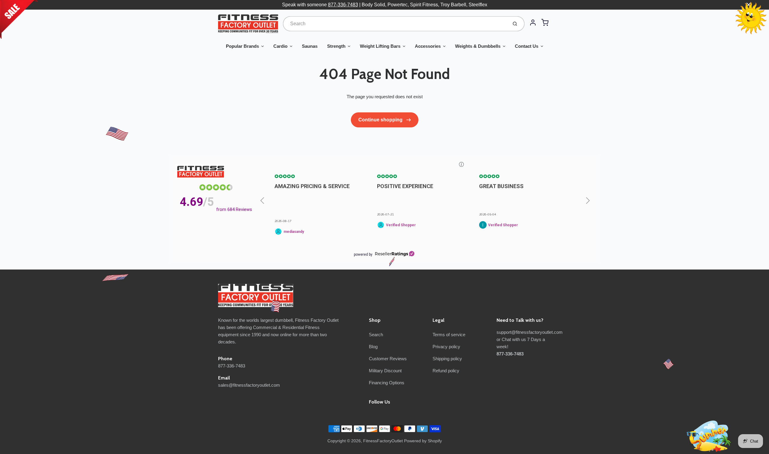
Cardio (280, 46)
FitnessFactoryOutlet (383, 440)
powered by (363, 254)
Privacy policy (446, 346)
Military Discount (385, 370)
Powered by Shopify (423, 440)
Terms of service (449, 334)
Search (376, 334)
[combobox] (395, 23)
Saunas (310, 46)
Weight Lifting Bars (380, 46)
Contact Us (526, 46)
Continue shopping (381, 119)
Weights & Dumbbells (477, 46)
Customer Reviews (388, 358)
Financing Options (386, 382)
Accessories (428, 46)
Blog (373, 346)
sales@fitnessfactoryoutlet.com (249, 385)
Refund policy (446, 370)
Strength (336, 46)
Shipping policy (447, 358)
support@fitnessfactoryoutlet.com (530, 332)
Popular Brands (242, 46)
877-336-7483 (343, 4)
